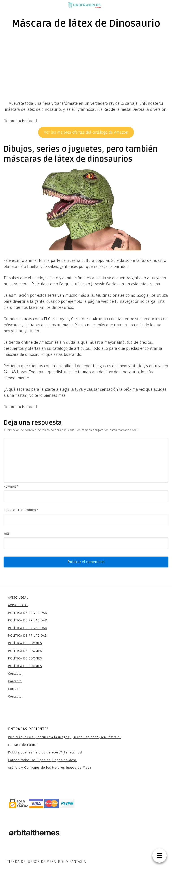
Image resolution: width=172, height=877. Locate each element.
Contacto (15, 674)
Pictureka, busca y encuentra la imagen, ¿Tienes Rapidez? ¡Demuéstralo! (64, 737)
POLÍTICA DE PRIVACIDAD (27, 613)
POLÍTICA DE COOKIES (25, 643)
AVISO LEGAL (18, 598)
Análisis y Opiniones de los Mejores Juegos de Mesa (49, 768)
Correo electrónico (21, 510)
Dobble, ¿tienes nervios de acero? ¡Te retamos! (45, 752)
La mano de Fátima (22, 745)
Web (7, 533)
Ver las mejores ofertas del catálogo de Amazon (86, 132)
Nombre (11, 486)
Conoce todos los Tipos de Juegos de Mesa (42, 760)
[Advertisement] (86, 67)
